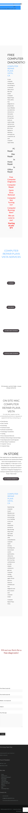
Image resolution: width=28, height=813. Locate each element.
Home (2, 774)
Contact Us (3, 785)
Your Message (3, 712)
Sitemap (19, 809)
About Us (3, 784)
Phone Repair (4, 778)
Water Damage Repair (5, 782)
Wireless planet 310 (5, 809)
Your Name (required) (5, 688)
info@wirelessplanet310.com (8, 798)
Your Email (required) (5, 694)
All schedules (19, 811)
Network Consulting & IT (6, 777)
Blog (2, 787)
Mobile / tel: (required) (5, 700)
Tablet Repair (3, 780)
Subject (2, 706)
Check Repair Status (5, 788)
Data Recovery (4, 775)
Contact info (15, 809)
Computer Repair (4, 781)
